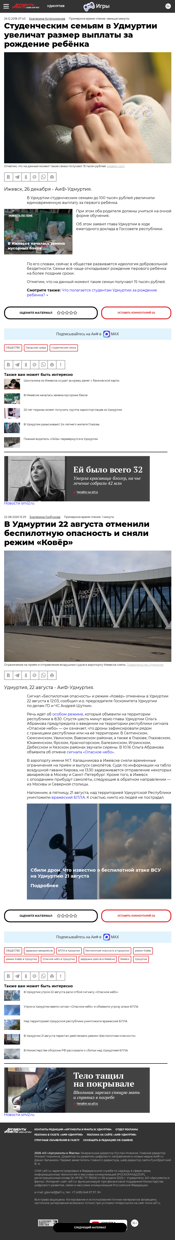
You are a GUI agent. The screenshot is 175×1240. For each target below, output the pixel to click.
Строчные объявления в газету (57, 1140)
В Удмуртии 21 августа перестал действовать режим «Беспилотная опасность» (80, 1035)
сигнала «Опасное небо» (90, 752)
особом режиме (67, 714)
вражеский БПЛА (68, 797)
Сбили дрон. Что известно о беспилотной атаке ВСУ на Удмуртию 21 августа (96, 873)
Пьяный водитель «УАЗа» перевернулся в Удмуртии (61, 439)
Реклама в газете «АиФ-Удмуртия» (58, 1134)
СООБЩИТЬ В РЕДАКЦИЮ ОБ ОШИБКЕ (108, 1140)
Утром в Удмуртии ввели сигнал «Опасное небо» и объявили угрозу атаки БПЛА (81, 1006)
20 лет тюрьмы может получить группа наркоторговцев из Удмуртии (73, 409)
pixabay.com (116, 166)
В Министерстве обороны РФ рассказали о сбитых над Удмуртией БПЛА (76, 1050)
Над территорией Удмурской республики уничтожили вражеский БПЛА (75, 1021)
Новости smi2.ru (19, 503)
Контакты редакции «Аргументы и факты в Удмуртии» (73, 1129)
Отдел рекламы (127, 1129)
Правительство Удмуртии (145, 664)
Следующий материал (90, 1227)
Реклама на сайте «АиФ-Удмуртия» (111, 1134)
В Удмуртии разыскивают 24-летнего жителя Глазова (61, 424)
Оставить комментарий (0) (136, 312)
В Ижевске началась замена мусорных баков (56, 395)
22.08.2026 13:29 (15, 517)
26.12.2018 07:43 (15, 18)
